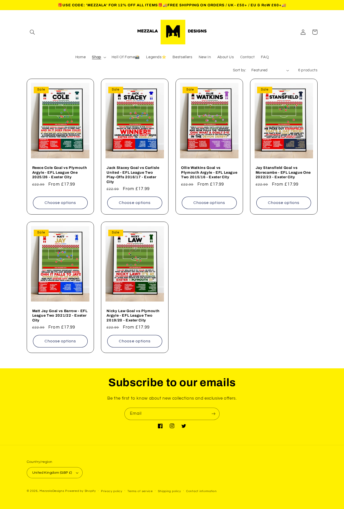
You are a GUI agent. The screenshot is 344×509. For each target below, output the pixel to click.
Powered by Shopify (80, 491)
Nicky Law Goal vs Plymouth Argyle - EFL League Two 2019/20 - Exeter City (133, 315)
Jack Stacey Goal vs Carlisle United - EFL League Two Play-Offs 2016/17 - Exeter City (133, 175)
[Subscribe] (213, 414)
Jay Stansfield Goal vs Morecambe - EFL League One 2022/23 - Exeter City (283, 172)
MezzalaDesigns (52, 491)
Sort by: (239, 70)
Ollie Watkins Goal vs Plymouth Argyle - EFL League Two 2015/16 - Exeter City (209, 172)
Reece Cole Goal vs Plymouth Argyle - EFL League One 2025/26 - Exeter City (59, 172)
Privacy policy (111, 491)
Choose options (60, 203)
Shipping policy (169, 491)
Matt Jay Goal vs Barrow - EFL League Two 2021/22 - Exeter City (60, 315)
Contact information (201, 491)
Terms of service (140, 491)
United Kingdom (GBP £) (52, 472)
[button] (32, 32)
